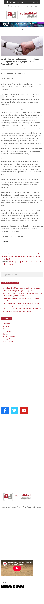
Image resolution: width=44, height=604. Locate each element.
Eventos (5, 334)
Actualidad (6, 324)
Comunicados (7, 331)
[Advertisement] (17, 366)
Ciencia (5, 329)
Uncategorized (8, 342)
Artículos (6, 326)
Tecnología (6, 339)
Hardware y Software (10, 336)
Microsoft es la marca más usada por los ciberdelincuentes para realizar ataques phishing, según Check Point (21, 256)
